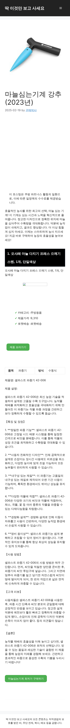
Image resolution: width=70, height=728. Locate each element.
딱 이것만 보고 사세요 (24, 8)
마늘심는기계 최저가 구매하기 (26, 678)
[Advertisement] (35, 153)
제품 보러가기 (18, 347)
